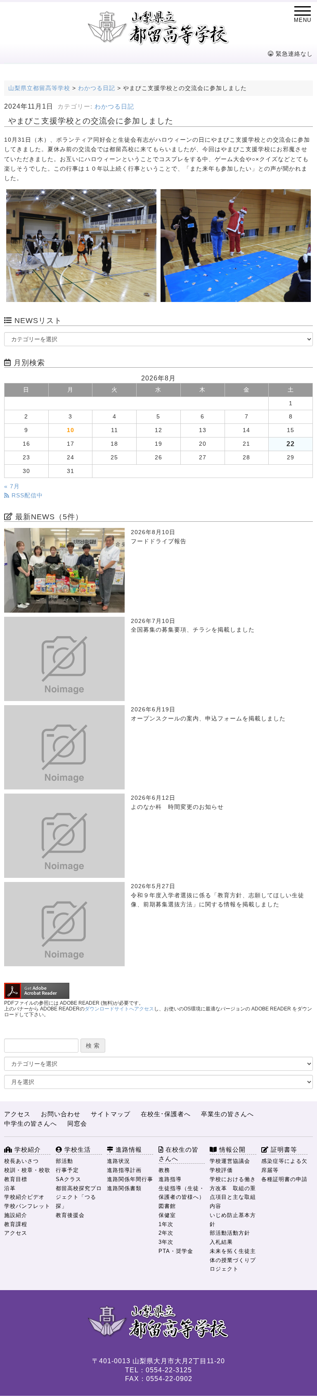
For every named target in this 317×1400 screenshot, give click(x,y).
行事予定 (67, 1170)
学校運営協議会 (230, 1161)
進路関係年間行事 (130, 1179)
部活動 (64, 1161)
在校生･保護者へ (166, 1113)
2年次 (165, 1233)
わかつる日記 (114, 106)
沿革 (10, 1188)
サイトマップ (110, 1113)
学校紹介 (26, 1149)
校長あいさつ (21, 1161)
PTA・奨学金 (175, 1251)
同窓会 (77, 1123)
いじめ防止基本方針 (233, 1219)
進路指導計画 (124, 1170)
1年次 (165, 1224)
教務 (164, 1170)
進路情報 (128, 1149)
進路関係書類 (124, 1188)
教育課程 (15, 1224)
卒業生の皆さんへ (227, 1113)
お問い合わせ (60, 1113)
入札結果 (221, 1242)
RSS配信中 (26, 495)
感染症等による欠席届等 (284, 1165)
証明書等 (283, 1149)
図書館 (167, 1206)
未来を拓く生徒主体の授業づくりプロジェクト (233, 1260)
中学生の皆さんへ (30, 1123)
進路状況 (118, 1161)
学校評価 (221, 1170)
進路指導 (170, 1179)
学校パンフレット (27, 1206)
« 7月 (12, 486)
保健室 (167, 1215)
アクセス (17, 1113)
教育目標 (15, 1179)
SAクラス (68, 1179)
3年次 (165, 1242)
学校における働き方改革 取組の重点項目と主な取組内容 (233, 1192)
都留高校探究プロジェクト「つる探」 (79, 1197)
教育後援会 (70, 1215)
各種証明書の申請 (284, 1179)
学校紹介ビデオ (24, 1197)
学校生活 (76, 1149)
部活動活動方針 (230, 1233)
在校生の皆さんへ (178, 1154)
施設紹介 (15, 1215)
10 (70, 430)
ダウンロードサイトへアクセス (119, 1008)
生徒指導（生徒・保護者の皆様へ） (181, 1192)
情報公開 (231, 1149)
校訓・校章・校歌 (27, 1170)
